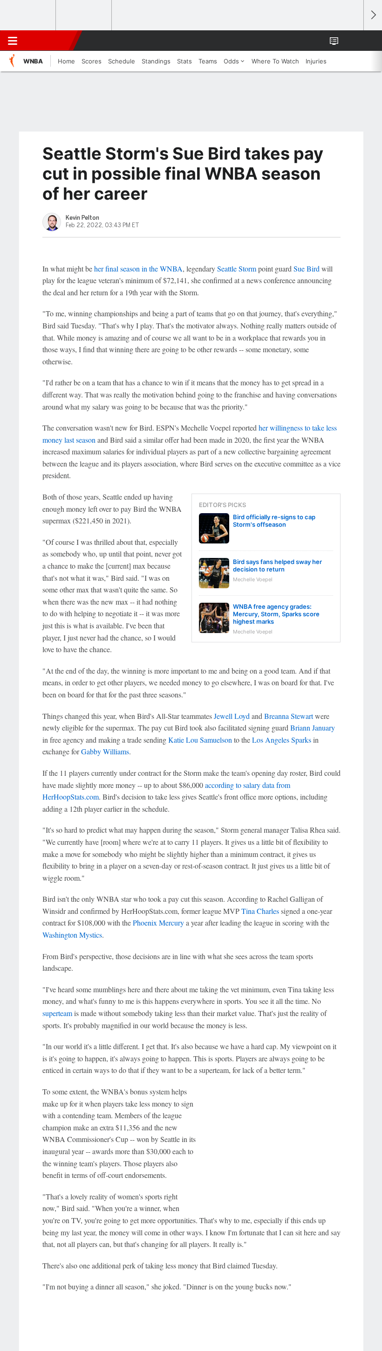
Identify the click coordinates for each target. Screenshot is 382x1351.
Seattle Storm (236, 268)
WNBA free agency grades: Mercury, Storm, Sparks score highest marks (276, 614)
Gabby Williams (105, 751)
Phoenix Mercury (158, 922)
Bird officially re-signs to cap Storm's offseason (274, 520)
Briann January (312, 727)
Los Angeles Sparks (281, 740)
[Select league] (28, 15)
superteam (57, 1013)
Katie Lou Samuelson (200, 740)
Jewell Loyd (232, 716)
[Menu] (12, 40)
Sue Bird (306, 268)
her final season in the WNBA (138, 268)
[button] (351, 40)
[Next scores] (372, 15)
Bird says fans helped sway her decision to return (277, 565)
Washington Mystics (72, 935)
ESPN (49, 40)
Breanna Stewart (288, 716)
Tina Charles (260, 911)
